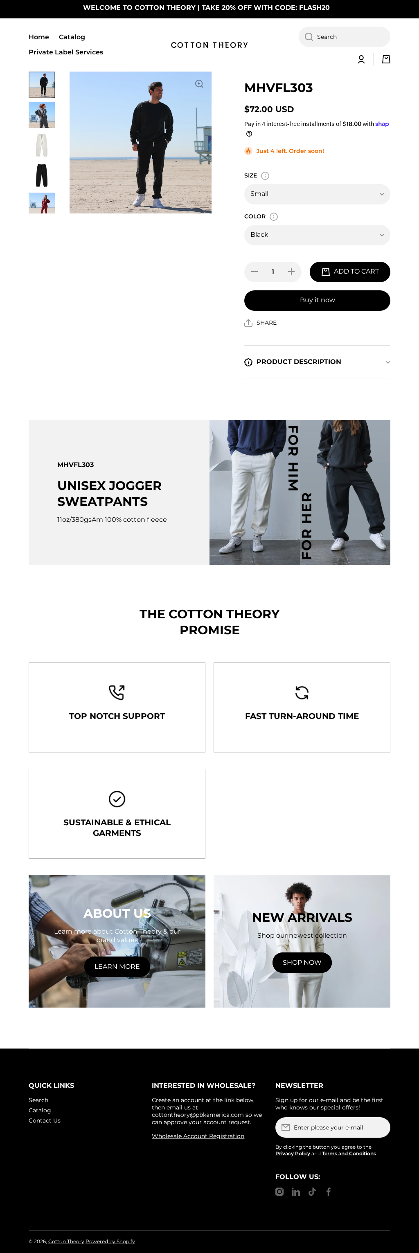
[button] (260, 323)
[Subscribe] (380, 1127)
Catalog (40, 1110)
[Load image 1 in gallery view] (42, 85)
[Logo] (209, 45)
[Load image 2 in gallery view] (42, 115)
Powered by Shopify (110, 1241)
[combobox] (344, 37)
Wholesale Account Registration (198, 1136)
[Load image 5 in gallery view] (42, 206)
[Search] (306, 37)
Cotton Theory (66, 1241)
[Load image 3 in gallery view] (42, 145)
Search (38, 1100)
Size (250, 175)
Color (255, 216)
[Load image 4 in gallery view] (42, 175)
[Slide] (265, 176)
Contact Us (45, 1120)
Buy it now (317, 300)
